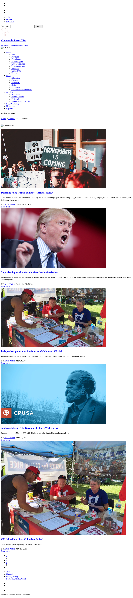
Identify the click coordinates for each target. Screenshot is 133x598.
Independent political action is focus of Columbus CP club (31, 351)
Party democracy (18, 66)
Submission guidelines (20, 101)
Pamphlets (15, 87)
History (14, 85)
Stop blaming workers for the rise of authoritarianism (29, 272)
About (8, 52)
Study (8, 75)
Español (9, 108)
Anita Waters (9, 204)
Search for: (5, 26)
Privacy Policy (12, 576)
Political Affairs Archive (16, 579)
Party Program (17, 61)
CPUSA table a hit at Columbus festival (22, 539)
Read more (5, 207)
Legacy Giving (12, 104)
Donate (9, 19)
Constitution (16, 59)
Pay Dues (10, 22)
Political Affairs (17, 97)
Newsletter (10, 106)
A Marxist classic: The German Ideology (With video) (29, 428)
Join (8, 17)
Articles (9, 92)
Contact (9, 574)
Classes (14, 80)
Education (15, 78)
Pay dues (15, 57)
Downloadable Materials (21, 90)
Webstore (15, 68)
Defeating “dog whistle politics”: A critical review (27, 192)
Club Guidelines (18, 64)
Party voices (16, 99)
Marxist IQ (15, 82)
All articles (15, 94)
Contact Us (16, 71)
